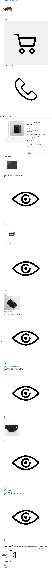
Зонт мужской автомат (27, 546)
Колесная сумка (27, 545)
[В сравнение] (28, 120)
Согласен (4, 555)
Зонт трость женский (33, 546)
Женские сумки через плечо (8, 544)
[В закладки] (27, 120)
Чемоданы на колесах (15, 544)
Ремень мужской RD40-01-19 (8, 243)
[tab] (15, 138)
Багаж (6, 20)
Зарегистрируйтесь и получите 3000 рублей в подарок (32, 130)
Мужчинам (2, 118)
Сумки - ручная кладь (37, 544)
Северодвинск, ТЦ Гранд (8, 0)
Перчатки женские (22, 545)
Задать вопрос (28, 139)
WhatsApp (16, 0)
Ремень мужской (10, 545)
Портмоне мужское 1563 (8, 492)
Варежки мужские (41, 546)
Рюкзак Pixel (45, 546)
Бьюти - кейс (37, 546)
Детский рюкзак (31, 545)
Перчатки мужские (17, 545)
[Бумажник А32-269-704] (6, 124)
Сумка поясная (41, 545)
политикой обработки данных (5, 554)
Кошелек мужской (42, 544)
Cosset (31, 140)
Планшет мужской (31, 544)
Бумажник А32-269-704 (8, 118)
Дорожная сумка (27, 544)
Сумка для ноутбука (13, 546)
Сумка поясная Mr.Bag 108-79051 (9, 437)
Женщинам (6, 18)
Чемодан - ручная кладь (36, 545)
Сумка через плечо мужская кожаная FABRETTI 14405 (13, 368)
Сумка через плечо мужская (21, 544)
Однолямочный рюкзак (8, 546)
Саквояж (23, 546)
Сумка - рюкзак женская (19, 546)
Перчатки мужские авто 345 (8, 313)
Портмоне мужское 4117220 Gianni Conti (10, 174)
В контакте (13, 0)
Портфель (14, 545)
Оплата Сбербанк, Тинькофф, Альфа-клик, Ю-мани (11, 138)
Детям (6, 19)
